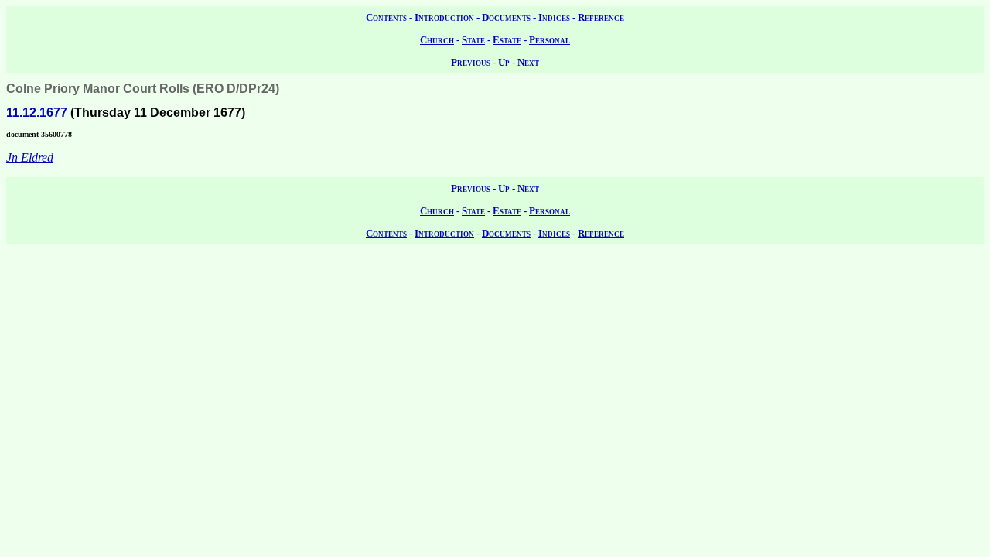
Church (437, 40)
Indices (554, 17)
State (473, 40)
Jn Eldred (29, 157)
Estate (507, 40)
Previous (470, 62)
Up (504, 62)
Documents (506, 17)
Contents (386, 17)
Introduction (444, 17)
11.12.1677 (36, 112)
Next (528, 62)
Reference (601, 17)
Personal (549, 40)
